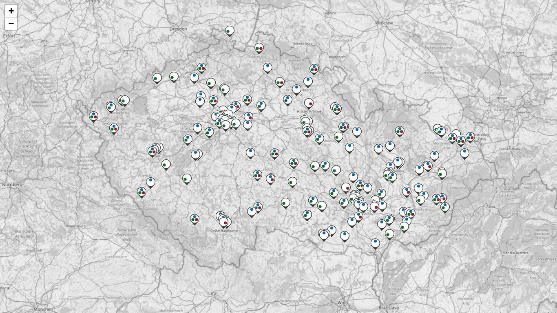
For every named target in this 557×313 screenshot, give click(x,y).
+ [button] (11, 11)
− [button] (11, 23)
